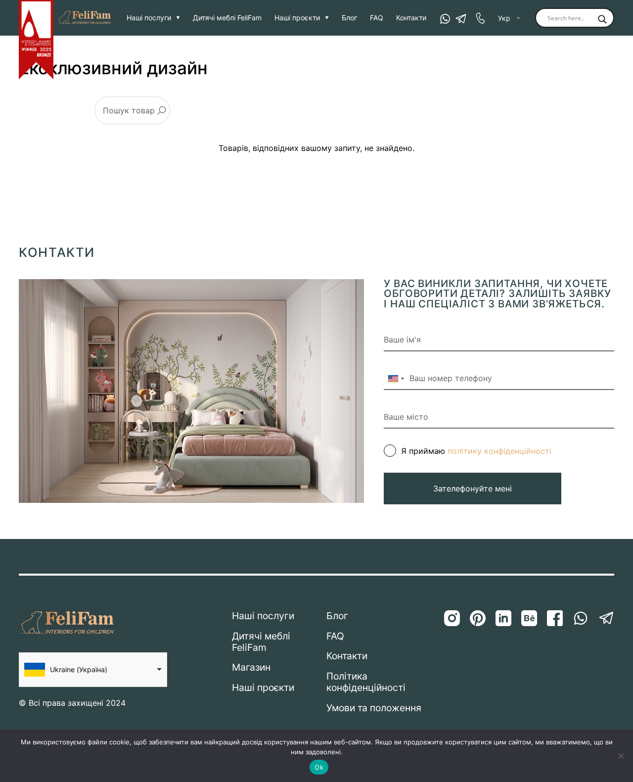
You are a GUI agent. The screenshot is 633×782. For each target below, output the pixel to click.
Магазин (251, 667)
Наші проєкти (297, 17)
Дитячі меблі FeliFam (227, 17)
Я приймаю (476, 451)
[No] (621, 756)
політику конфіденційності (499, 451)
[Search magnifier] (602, 20)
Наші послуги (149, 17)
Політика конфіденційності (366, 682)
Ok (319, 767)
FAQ (376, 17)
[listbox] (93, 669)
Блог (349, 17)
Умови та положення (373, 708)
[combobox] (395, 379)
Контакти (411, 17)
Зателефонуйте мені (472, 488)
